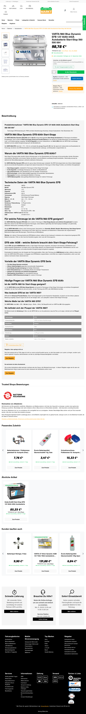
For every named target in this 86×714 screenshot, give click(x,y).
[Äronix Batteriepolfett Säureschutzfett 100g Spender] (72, 543)
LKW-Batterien (9, 645)
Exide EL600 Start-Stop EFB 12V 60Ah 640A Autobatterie (15, 503)
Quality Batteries (49, 652)
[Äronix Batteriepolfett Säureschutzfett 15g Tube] (45, 439)
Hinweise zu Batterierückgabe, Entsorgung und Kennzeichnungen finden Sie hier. (23, 419)
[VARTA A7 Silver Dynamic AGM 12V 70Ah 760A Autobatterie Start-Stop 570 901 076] (45, 543)
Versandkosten (45, 706)
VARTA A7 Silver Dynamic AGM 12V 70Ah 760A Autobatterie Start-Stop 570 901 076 (45, 555)
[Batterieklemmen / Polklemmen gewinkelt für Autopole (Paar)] (18, 439)
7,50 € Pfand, (20, 512)
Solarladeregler (29, 650)
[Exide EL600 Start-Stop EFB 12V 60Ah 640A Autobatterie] (16, 491)
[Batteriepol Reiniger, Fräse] (18, 543)
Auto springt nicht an (69, 647)
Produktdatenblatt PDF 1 (15, 345)
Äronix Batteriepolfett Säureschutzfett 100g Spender (72, 555)
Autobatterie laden (69, 649)
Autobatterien (8, 639)
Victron (46, 645)
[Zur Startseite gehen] (43, 10)
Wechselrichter (29, 648)
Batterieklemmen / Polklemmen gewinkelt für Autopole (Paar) (18, 451)
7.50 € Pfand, (64, 51)
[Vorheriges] (12, 50)
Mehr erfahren (14, 611)
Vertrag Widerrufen (43, 711)
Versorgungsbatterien (10, 648)
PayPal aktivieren (77, 78)
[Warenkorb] (81, 10)
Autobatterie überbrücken (71, 654)
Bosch (46, 650)
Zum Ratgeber (10, 358)
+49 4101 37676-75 (43, 616)
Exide (46, 643)
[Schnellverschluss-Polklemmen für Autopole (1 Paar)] (72, 439)
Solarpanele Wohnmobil (31, 642)
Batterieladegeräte (10, 650)
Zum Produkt (18, 467)
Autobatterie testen (69, 639)
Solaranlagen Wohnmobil (31, 644)
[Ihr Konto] (73, 8)
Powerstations (28, 646)
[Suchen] (82, 20)
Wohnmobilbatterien (10, 643)
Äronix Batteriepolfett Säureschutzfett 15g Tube (43, 451)
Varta (46, 639)
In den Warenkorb (71, 72)
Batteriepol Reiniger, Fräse (16, 554)
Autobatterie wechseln (70, 651)
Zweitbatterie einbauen (70, 641)
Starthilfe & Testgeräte (11, 652)
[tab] (9, 116)
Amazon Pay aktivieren (75, 88)
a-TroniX (47, 648)
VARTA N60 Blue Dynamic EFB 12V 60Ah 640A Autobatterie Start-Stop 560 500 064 (47, 28)
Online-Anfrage (43, 619)
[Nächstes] (47, 50)
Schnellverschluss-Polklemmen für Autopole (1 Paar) (71, 451)
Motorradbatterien (10, 641)
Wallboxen (27, 652)
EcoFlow (47, 641)
